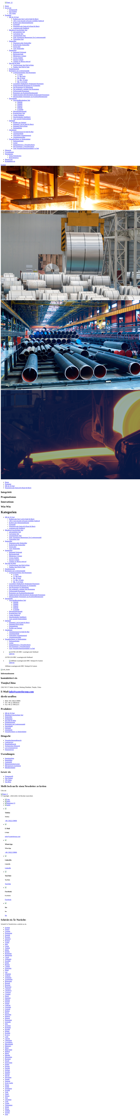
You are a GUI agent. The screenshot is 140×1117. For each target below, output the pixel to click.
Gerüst (15, 143)
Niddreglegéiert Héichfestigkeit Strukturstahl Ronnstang (31, 95)
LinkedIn (8, 868)
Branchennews (14, 158)
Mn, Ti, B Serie (22, 82)
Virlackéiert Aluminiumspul (22, 135)
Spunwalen (16, 47)
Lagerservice (9, 742)
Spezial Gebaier (18, 60)
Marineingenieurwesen (12, 764)
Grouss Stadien (18, 58)
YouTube (8, 884)
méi (10, 654)
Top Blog (8, 782)
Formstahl (16, 24)
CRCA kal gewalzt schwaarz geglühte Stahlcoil (28, 21)
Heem (7, 6)
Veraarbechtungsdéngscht (13, 740)
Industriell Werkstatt (19, 52)
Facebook (8, 899)
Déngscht (8, 150)
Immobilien (8, 760)
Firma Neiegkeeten (15, 156)
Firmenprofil (13, 10)
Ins (6, 915)
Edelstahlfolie (17, 128)
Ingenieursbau (9, 758)
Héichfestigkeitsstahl (19, 111)
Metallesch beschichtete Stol (18, 30)
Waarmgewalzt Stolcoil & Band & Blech (26, 26)
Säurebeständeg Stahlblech (21, 117)
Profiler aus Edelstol (19, 122)
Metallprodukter (10, 767)
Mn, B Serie (21, 78)
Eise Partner (13, 11)
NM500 (19, 108)
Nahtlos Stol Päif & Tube (21, 67)
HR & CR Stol (14, 17)
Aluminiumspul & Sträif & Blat (23, 132)
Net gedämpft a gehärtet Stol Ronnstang (26, 89)
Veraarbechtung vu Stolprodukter (19, 139)
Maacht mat (9, 159)
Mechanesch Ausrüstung (13, 766)
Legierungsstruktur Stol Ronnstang (24, 72)
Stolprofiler (12, 41)
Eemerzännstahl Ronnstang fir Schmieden (26, 85)
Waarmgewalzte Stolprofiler (22, 43)
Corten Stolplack (18, 115)
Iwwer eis (8, 8)
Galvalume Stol (18, 34)
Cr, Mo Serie (21, 76)
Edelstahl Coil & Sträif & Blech (23, 124)
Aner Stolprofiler (18, 48)
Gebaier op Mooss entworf (21, 61)
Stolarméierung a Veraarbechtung (24, 145)
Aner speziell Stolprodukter (22, 119)
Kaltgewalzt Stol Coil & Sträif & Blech (25, 19)
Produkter (8, 15)
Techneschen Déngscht (12, 746)
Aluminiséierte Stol (19, 35)
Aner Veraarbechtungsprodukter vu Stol (26, 148)
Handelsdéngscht (10, 744)
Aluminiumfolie (18, 133)
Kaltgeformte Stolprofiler (21, 45)
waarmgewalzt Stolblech (21, 28)
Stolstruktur (13, 50)
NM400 (19, 104)
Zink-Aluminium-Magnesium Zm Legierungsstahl (29, 37)
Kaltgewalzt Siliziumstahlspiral (23, 23)
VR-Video (12, 13)
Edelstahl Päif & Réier (20, 126)
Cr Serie (20, 74)
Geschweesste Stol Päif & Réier (23, 65)
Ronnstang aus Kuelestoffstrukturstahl (25, 93)
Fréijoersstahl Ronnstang (21, 91)
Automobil (8, 762)
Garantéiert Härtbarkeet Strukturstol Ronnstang (28, 84)
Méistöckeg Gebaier (19, 56)
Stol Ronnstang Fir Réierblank (23, 87)
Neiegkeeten (9, 154)
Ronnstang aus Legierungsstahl (19, 71)
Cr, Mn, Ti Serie (22, 80)
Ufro (12, 654)
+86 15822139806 (11, 821)
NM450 (19, 106)
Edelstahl (12, 121)
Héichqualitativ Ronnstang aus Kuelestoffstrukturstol (30, 96)
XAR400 (20, 109)
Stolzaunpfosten (18, 141)
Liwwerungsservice (11, 748)
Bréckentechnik (18, 54)
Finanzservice (9, 749)
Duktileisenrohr (14, 69)
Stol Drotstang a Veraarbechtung (23, 146)
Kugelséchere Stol (19, 113)
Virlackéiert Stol (18, 39)
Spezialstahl (13, 98)
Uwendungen (9, 152)
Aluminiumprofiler (19, 137)
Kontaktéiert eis (10, 161)
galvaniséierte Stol (19, 32)
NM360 (19, 102)
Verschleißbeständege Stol (21, 100)
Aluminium (12, 130)
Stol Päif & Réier (14, 63)
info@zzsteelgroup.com (21, 691)
